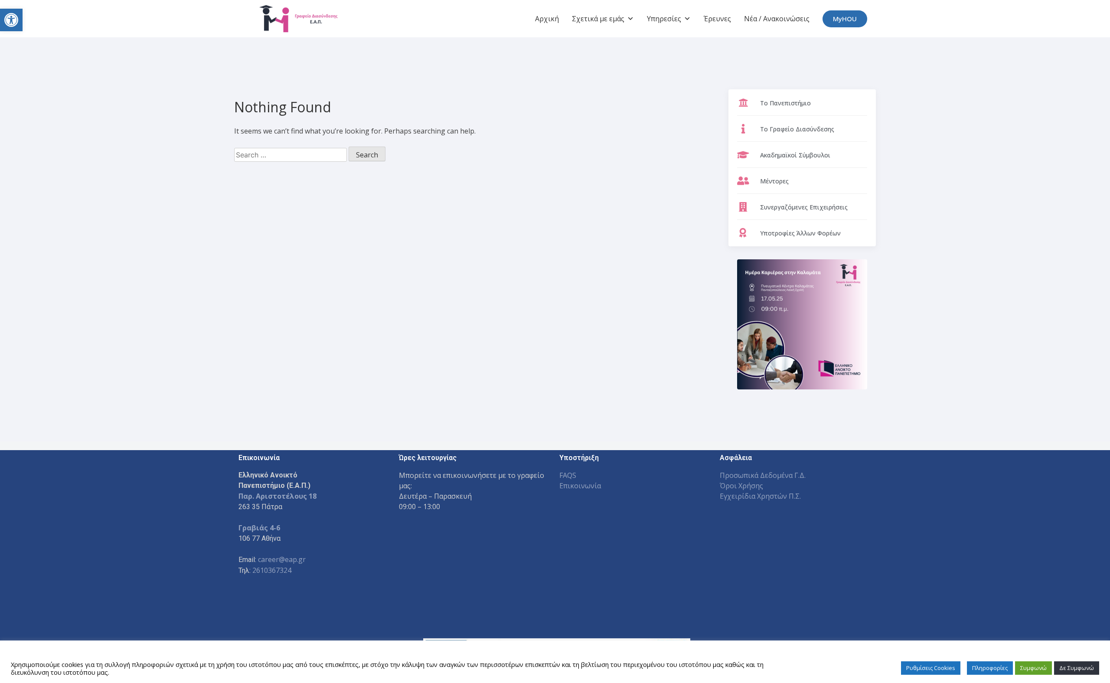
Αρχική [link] (547, 18)
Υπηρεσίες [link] (664, 18)
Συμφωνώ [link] (1033, 668)
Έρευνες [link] (717, 18)
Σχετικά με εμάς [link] (598, 18)
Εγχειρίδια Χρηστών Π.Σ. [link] (760, 496)
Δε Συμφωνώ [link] (1076, 668)
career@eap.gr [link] (282, 559)
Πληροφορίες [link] (990, 668)
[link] (11, 20)
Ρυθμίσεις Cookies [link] (930, 668)
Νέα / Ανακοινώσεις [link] (777, 18)
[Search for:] (291, 155)
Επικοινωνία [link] (580, 485)
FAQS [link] (567, 475)
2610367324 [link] (271, 570)
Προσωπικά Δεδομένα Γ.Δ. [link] (763, 475)
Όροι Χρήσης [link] (741, 485)
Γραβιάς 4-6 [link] (259, 528)
